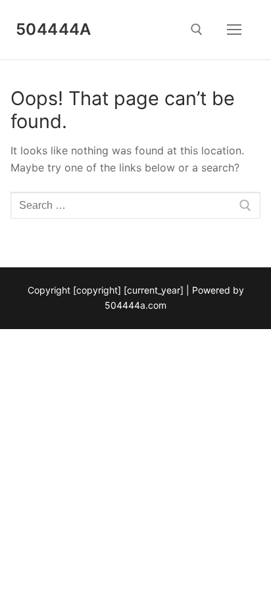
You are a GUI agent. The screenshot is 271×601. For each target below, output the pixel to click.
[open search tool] (197, 29)
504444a (53, 29)
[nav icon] (234, 29)
